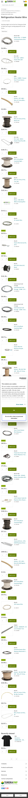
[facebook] (4, 788)
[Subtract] (6, 52)
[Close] (26, 763)
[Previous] (11, 759)
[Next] (16, 759)
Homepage (3, 9)
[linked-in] (2, 788)
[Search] (25, 5)
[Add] (6, 50)
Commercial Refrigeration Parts (8, 12)
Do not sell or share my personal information (14, 417)
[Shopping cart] (24, 1)
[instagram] (6, 788)
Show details (19, 404)
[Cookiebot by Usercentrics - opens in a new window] (19, 378)
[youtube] (8, 788)
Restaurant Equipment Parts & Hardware (10, 10)
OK (14, 410)
